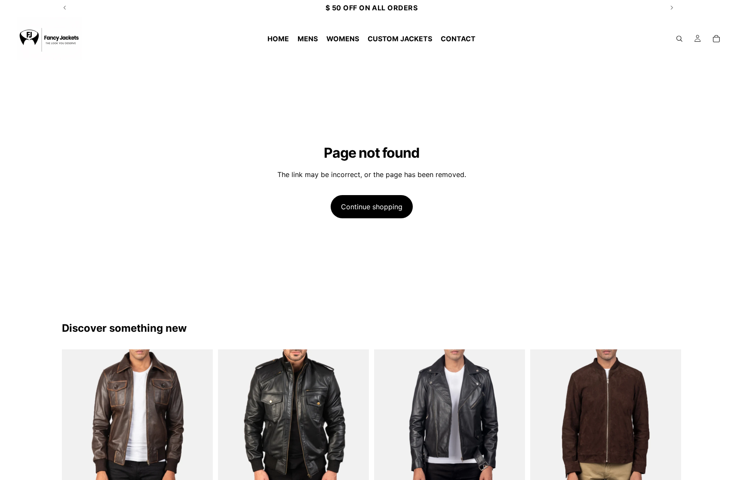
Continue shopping (371, 206)
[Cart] (716, 38)
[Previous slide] (75, 424)
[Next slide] (200, 424)
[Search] (679, 38)
